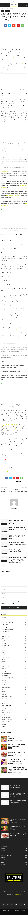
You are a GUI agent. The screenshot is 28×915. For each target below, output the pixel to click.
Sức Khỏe (4, 689)
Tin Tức (6, 8)
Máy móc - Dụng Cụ (6, 855)
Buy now (23, 910)
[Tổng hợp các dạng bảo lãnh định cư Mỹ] (4, 739)
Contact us (17, 910)
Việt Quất (4, 724)
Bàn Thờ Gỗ (5, 624)
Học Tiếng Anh (5, 657)
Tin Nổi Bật (4, 698)
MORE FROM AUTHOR (16, 516)
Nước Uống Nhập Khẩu (7, 678)
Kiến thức (4, 661)
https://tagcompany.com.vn (13, 471)
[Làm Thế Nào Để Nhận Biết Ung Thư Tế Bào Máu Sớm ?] (4, 762)
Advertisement (6, 910)
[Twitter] (16, 904)
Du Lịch (4, 643)
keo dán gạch (11, 57)
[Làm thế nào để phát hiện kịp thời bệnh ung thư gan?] (4, 754)
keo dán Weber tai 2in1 (12, 195)
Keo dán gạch (5, 171)
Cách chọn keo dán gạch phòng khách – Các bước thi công (7, 491)
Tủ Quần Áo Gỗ (6, 712)
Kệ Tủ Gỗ (4, 659)
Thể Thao (4, 694)
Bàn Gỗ (3, 620)
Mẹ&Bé (4, 668)
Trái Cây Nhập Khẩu (7, 708)
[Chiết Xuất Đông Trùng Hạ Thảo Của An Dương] (5, 551)
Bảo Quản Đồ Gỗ (6, 631)
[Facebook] (7, 904)
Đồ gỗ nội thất (5, 645)
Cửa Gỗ (3, 641)
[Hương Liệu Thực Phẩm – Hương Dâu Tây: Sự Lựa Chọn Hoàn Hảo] (5, 522)
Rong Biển (4, 680)
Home (2, 8)
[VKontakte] (24, 904)
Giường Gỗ (4, 650)
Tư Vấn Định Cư (6, 717)
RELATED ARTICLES (5, 516)
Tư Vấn (3, 715)
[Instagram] (11, 904)
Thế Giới (4, 691)
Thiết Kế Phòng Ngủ (7, 696)
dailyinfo (4, 21)
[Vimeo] (20, 904)
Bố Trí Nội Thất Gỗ (6, 634)
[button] (26, 5)
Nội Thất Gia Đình (6, 673)
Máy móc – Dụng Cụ (7, 666)
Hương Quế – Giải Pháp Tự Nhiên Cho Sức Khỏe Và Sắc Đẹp (17, 536)
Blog (12, 910)
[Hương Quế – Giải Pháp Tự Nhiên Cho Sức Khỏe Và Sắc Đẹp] (5, 537)
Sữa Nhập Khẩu (6, 687)
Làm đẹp (4, 664)
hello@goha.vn (17, 894)
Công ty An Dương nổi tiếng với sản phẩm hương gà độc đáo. (17, 544)
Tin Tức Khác (12, 8)
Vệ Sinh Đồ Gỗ (5, 722)
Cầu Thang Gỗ (5, 636)
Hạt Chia (4, 654)
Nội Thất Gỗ (5, 675)
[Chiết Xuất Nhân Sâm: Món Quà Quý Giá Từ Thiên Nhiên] (5, 529)
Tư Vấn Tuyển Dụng (7, 719)
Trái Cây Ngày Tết (6, 705)
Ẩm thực (4, 617)
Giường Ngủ (5, 652)
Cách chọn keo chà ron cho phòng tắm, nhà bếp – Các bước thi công (21, 491)
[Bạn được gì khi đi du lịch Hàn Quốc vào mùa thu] (4, 747)
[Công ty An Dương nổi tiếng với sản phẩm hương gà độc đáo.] (5, 544)
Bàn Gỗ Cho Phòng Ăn (7, 622)
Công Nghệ (4, 638)
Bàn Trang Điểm (6, 627)
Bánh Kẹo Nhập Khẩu (7, 629)
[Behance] (3, 904)
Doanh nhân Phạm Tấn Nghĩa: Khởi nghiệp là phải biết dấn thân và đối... (17, 769)
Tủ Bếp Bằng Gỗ (6, 710)
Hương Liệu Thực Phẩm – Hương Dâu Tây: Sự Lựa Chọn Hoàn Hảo (17, 522)
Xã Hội (3, 726)
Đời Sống (4, 648)
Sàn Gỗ (3, 685)
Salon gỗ (4, 682)
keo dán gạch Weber (17, 329)
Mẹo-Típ (4, 671)
